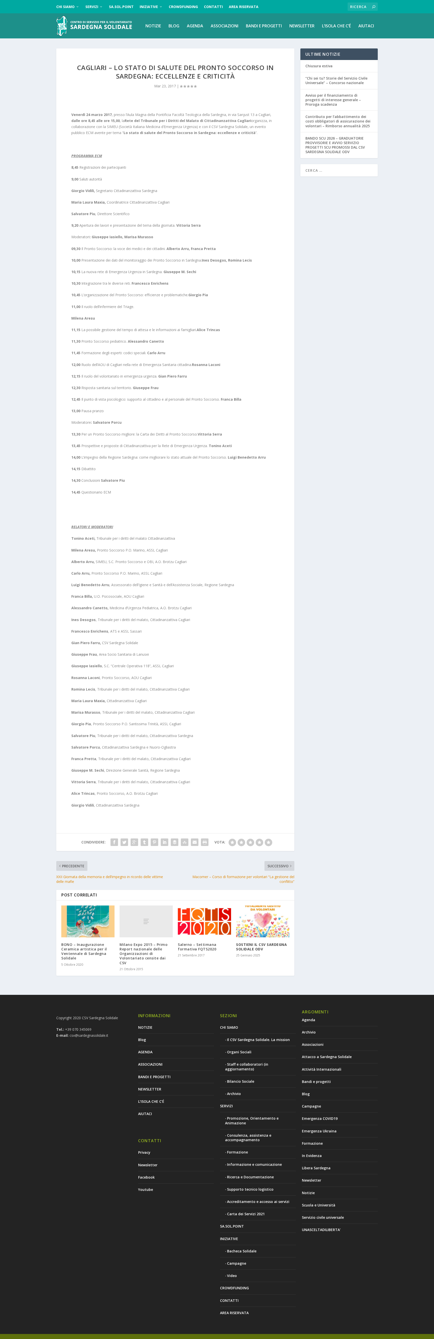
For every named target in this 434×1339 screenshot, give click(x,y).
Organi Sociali (239, 1052)
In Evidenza (312, 1155)
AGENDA (195, 26)
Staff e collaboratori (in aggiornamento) (246, 1066)
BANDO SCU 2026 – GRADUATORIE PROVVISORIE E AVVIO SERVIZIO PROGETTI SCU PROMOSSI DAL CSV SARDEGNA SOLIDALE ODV (335, 145)
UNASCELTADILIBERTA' (321, 1229)
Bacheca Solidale (241, 1251)
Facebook (146, 1177)
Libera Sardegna (316, 1168)
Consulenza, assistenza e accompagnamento (248, 1137)
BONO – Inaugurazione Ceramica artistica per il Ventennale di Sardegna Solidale (84, 951)
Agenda (308, 1019)
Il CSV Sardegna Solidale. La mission (258, 1039)
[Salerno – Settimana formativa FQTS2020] (204, 921)
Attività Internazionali (321, 1069)
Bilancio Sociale (240, 1081)
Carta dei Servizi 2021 (246, 1213)
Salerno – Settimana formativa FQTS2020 (197, 946)
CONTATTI (213, 6)
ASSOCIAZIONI (224, 26)
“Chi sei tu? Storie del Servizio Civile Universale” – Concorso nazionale (336, 80)
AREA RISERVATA (243, 6)
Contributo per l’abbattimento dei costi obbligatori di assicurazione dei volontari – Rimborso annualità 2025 (337, 121)
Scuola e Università (318, 1205)
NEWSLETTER (301, 26)
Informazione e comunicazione (254, 1164)
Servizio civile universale (323, 1217)
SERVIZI (91, 6)
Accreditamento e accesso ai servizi (258, 1201)
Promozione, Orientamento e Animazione (252, 1120)
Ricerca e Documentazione (250, 1177)
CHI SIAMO (65, 6)
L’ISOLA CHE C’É (336, 26)
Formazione (237, 1152)
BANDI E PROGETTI (264, 26)
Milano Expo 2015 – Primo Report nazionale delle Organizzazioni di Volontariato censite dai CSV (144, 953)
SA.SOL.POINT (121, 6)
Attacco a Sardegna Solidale (327, 1056)
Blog (174, 26)
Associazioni (312, 1044)
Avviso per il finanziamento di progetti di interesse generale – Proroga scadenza (333, 100)
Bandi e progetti (316, 1081)
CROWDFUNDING (183, 6)
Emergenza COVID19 (320, 1118)
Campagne (236, 1263)
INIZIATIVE (149, 6)
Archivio (234, 1093)
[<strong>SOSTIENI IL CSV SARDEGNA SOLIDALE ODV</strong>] (262, 921)
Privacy (144, 1152)
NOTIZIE (153, 26)
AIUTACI (366, 26)
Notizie (308, 1192)
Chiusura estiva (319, 66)
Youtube (145, 1189)
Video (232, 1275)
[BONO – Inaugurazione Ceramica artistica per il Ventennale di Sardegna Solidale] (88, 921)
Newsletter (147, 1165)
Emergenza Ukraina (319, 1131)
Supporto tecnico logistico (250, 1189)
